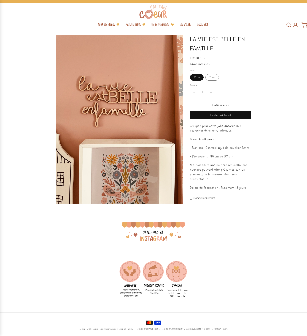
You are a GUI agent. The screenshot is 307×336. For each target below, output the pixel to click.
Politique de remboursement (147, 329)
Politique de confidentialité (172, 329)
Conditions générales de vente (198, 329)
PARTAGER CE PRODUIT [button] (204, 198)
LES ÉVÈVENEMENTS (160, 24)
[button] (289, 25)
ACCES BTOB (202, 24)
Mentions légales (221, 329)
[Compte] (295, 25)
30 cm (197, 77)
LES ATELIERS (185, 24)
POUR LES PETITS (133, 24)
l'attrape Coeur (92, 329)
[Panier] (304, 25)
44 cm (212, 77)
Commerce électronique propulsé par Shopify (116, 329)
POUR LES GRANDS (106, 24)
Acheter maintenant (220, 115)
